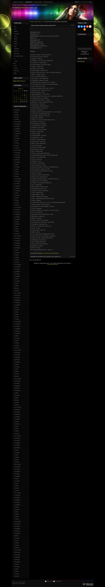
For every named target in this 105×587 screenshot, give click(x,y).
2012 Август (16, 176)
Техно (15, 36)
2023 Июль (16, 488)
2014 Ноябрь (17, 240)
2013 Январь (17, 188)
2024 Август (16, 519)
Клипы (15, 43)
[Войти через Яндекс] (87, 26)
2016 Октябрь (17, 295)
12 (24, 95)
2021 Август (16, 433)
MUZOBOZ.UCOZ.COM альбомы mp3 (24, 8)
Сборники (16, 48)
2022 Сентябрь (17, 464)
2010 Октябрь (17, 124)
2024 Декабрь (17, 528)
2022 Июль (16, 459)
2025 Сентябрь (17, 550)
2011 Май (16, 140)
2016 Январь (17, 274)
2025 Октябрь (17, 552)
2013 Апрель (17, 195)
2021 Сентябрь (17, 435)
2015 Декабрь (17, 271)
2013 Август (16, 205)
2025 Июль (16, 545)
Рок (15, 26)
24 (20, 99)
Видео (15, 41)
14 (14, 97)
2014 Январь (17, 216)
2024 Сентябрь (17, 521)
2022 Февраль (17, 447)
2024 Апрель (17, 509)
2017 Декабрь (17, 328)
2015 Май (16, 255)
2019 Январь (17, 359)
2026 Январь (17, 559)
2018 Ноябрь (17, 354)
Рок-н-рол (16, 51)
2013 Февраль (17, 190)
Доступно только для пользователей (49, 253)
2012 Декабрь (17, 186)
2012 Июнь (16, 171)
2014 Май (16, 226)
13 (26, 95)
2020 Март (16, 393)
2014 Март (16, 221)
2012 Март (16, 164)
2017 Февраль (17, 304)
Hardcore (16, 68)
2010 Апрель (17, 109)
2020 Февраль (17, 390)
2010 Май (16, 112)
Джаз (15, 73)
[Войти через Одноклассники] (84, 29)
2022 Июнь (16, 457)
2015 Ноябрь (17, 269)
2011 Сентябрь (17, 150)
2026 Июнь (16, 571)
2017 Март (16, 307)
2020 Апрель (17, 395)
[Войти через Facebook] (84, 26)
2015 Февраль (17, 247)
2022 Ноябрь (17, 469)
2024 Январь (17, 502)
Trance (15, 65)
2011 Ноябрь (17, 155)
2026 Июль (16, 573)
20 (26, 97)
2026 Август (16, 576)
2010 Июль (16, 116)
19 (24, 97)
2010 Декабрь (17, 128)
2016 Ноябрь (17, 297)
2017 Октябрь (17, 324)
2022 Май (16, 454)
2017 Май (16, 312)
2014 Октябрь (17, 238)
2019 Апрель (17, 366)
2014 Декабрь (17, 243)
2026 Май (16, 569)
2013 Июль (16, 202)
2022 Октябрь (17, 466)
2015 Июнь (16, 257)
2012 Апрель (17, 166)
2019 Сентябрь (17, 378)
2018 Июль (16, 345)
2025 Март (16, 535)
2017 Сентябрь (17, 321)
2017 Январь (17, 302)
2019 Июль (16, 373)
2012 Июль (16, 174)
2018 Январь (17, 331)
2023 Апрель (17, 481)
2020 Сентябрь (17, 407)
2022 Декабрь (17, 471)
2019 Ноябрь (17, 383)
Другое (15, 38)
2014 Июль (16, 231)
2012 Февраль (17, 162)
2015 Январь (17, 245)
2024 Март (16, 507)
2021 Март (16, 421)
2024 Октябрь (17, 523)
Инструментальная (18, 56)
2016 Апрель (17, 281)
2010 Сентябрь (17, 121)
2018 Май (16, 340)
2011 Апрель (17, 138)
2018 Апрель (17, 338)
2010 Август (16, 119)
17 (20, 97)
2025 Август (16, 547)
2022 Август (16, 462)
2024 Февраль (17, 504)
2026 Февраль (17, 561)
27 (26, 99)
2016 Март (16, 278)
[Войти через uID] (79, 26)
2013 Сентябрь (17, 207)
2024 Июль (16, 516)
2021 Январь (17, 416)
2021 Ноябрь (17, 440)
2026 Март (16, 564)
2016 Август (16, 290)
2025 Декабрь (17, 557)
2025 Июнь (16, 542)
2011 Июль (16, 145)
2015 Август (16, 262)
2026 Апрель (17, 566)
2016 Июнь (16, 285)
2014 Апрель (17, 224)
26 (24, 99)
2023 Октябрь (17, 495)
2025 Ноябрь (17, 554)
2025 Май (16, 540)
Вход (46, 5)
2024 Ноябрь (17, 526)
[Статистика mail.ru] (57, 581)
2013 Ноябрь (17, 212)
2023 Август (16, 490)
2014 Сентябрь (17, 235)
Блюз (15, 46)
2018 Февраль (17, 333)
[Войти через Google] (90, 26)
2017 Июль (16, 316)
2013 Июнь (16, 200)
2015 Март (16, 250)
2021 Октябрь (17, 438)
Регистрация (41, 5)
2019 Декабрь (17, 385)
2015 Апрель (17, 252)
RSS (37, 5)
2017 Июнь (16, 314)
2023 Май (16, 483)
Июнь (39, 21)
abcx (52, 256)
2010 (36, 21)
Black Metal (16, 70)
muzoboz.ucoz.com (88, 584)
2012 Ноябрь (17, 183)
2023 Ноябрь (17, 497)
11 (22, 95)
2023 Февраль (17, 476)
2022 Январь (17, 445)
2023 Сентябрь (17, 492)
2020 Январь (17, 388)
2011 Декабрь (17, 157)
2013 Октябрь (17, 209)
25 (22, 99)
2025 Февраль (17, 533)
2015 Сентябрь (17, 264)
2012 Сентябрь (17, 178)
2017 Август (16, 319)
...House (15, 61)
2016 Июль (16, 288)
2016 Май (16, 283)
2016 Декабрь (17, 300)
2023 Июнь (16, 485)
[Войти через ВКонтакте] (81, 26)
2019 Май (16, 369)
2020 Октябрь (17, 409)
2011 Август (16, 147)
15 (16, 97)
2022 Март (16, 450)
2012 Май (16, 169)
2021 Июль (16, 431)
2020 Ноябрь (17, 412)
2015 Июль (16, 259)
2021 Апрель (17, 423)
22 (16, 99)
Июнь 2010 (20, 88)
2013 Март (16, 193)
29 (16, 101)
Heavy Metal (16, 53)
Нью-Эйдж (16, 33)
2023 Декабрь (17, 500)
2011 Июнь (16, 143)
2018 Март (16, 335)
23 (18, 99)
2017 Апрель (17, 309)
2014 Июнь (16, 228)
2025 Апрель (17, 538)
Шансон (16, 31)
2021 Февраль (17, 419)
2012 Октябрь (17, 181)
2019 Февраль (17, 362)
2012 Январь (17, 159)
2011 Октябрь (17, 152)
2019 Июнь (16, 371)
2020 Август (16, 404)
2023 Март (16, 478)
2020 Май (16, 397)
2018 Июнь (16, 343)
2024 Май (16, 511)
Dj (14, 58)
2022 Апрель (17, 452)
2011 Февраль (17, 133)
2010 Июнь (16, 114)
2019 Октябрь (17, 381)
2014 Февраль (17, 219)
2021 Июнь (16, 428)
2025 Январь (17, 531)
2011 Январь (17, 131)
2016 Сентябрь (17, 293)
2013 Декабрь (17, 214)
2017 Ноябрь (17, 326)
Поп (15, 29)
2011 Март (16, 136)
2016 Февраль (17, 276)
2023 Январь (17, 473)
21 (14, 99)
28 (14, 101)
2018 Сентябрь (17, 350)
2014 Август (16, 233)
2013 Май (16, 197)
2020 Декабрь (17, 414)
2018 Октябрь (17, 352)
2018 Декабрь (17, 357)
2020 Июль (16, 402)
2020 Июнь (16, 400)
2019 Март (16, 364)
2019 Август (16, 376)
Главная (32, 21)
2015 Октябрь (17, 266)
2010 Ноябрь (17, 126)
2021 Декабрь (17, 442)
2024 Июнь (16, 514)
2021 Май (16, 426)
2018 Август (16, 347)
